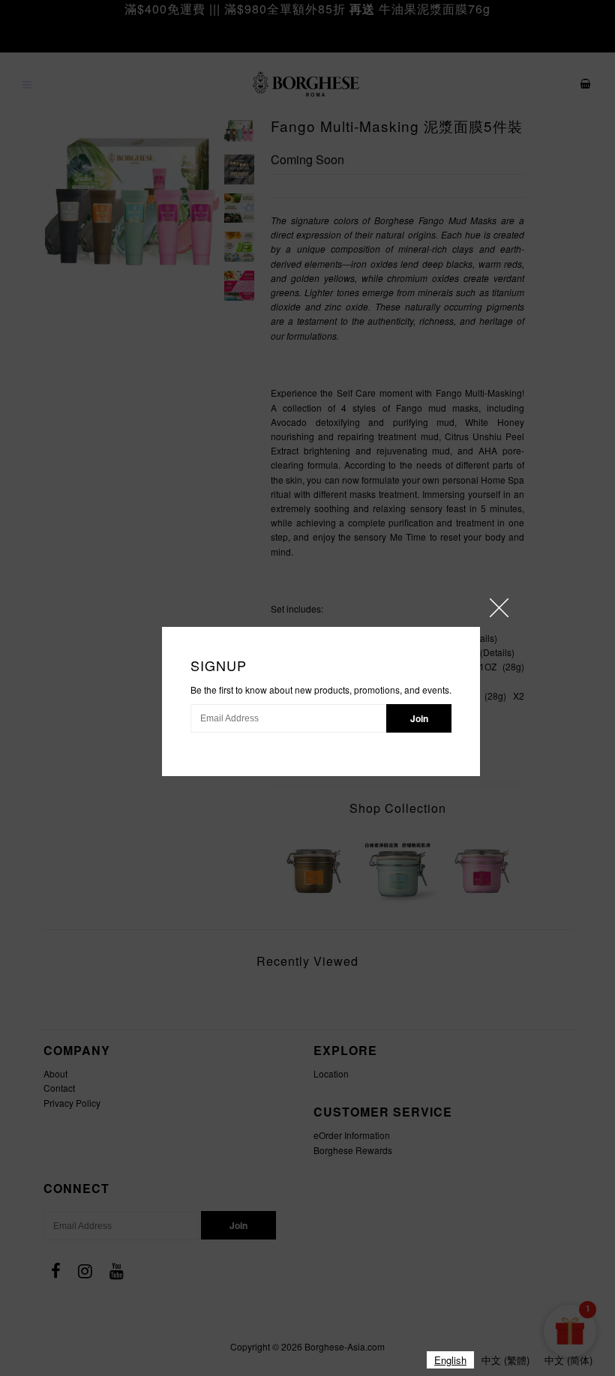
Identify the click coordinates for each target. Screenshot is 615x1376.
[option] (505, 1360)
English (450, 1360)
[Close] (499, 607)
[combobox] (450, 1360)
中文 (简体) (568, 1360)
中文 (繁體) (506, 1360)
